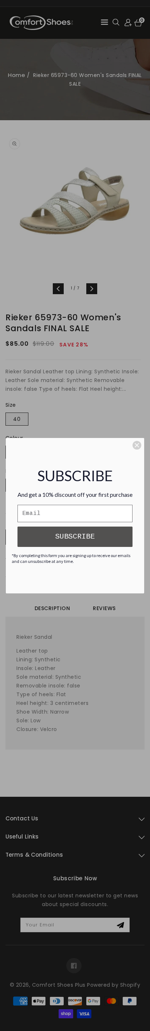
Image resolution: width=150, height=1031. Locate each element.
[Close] (137, 445)
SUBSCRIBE (75, 536)
